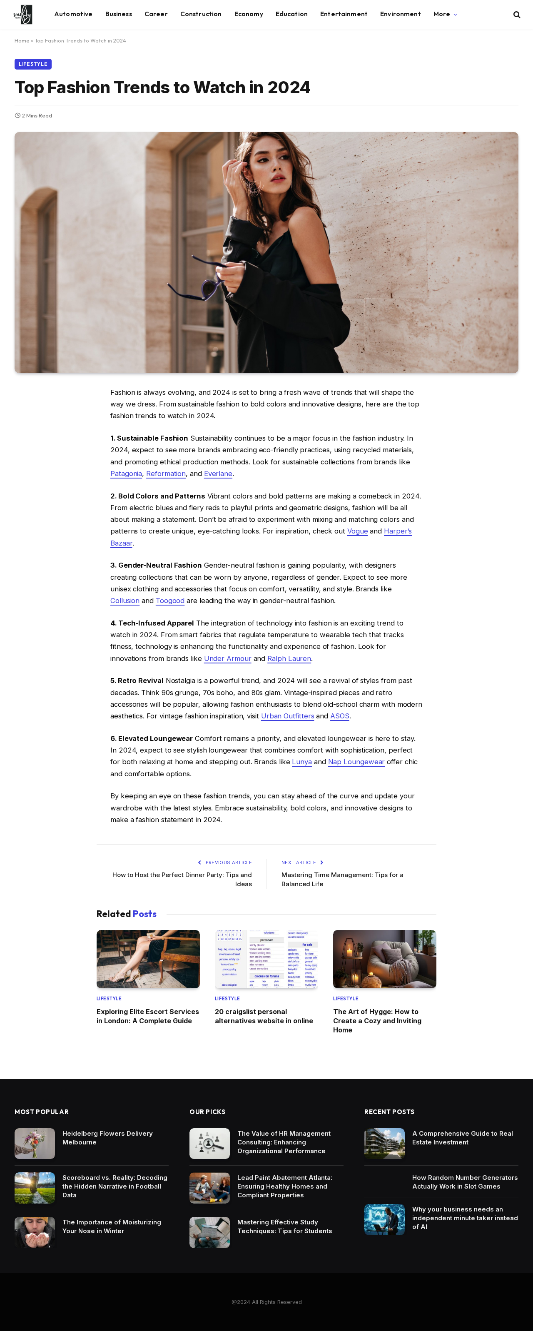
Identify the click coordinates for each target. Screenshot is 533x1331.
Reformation (166, 473)
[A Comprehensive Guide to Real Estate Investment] (384, 1143)
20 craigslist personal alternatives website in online (264, 1016)
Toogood (170, 600)
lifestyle (33, 64)
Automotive (73, 14)
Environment (400, 14)
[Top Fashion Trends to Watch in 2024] (266, 252)
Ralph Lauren (289, 658)
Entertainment (344, 14)
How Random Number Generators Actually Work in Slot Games (465, 1182)
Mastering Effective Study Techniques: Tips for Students (284, 1226)
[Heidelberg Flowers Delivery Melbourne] (35, 1143)
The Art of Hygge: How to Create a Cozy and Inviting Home (377, 1020)
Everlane (218, 473)
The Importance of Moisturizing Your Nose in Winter (111, 1226)
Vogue (357, 531)
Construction (201, 14)
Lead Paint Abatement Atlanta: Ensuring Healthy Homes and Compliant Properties (284, 1186)
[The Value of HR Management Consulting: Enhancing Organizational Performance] (209, 1143)
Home (22, 40)
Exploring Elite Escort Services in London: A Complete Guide (148, 1016)
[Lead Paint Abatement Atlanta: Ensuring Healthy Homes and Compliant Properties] (209, 1188)
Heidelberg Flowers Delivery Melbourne (107, 1137)
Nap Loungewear (356, 762)
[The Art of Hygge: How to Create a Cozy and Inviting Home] (384, 959)
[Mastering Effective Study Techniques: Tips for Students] (209, 1232)
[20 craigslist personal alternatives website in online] (266, 959)
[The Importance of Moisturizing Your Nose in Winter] (35, 1232)
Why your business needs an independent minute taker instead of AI (465, 1218)
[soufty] (22, 14)
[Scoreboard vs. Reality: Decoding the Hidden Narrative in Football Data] (35, 1188)
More (442, 14)
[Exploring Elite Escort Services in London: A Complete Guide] (148, 959)
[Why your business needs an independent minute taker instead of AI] (384, 1219)
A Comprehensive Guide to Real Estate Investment (462, 1137)
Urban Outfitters (287, 716)
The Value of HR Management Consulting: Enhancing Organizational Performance (284, 1142)
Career (156, 14)
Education (292, 14)
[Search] (516, 14)
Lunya (302, 762)
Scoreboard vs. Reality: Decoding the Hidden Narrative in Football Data (114, 1186)
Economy (248, 14)
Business (118, 14)
